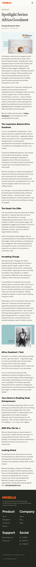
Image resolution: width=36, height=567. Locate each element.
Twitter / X (25, 540)
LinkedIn (25, 537)
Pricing (4, 526)
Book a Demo (6, 537)
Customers (6, 523)
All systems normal (11, 558)
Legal (21, 523)
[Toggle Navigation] (32, 2)
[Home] (7, 3)
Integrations (6, 520)
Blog (21, 520)
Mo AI (4, 516)
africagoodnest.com (13, 485)
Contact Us (6, 541)
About (22, 516)
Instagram (25, 544)
